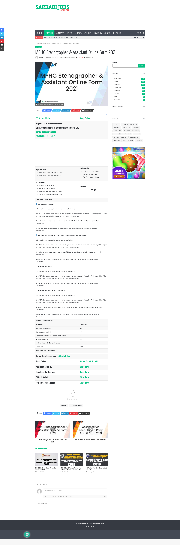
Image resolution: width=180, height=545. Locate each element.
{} (68, 496)
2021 (116, 124)
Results (69, 33)
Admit (117, 127)
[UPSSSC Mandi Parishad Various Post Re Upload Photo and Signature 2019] (71, 459)
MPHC (64, 405)
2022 (125, 124)
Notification (134, 137)
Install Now (65, 356)
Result (139, 140)
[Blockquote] (61, 496)
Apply (136, 127)
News (108, 33)
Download (118, 134)
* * (45, 135)
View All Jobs (44, 118)
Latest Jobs (49, 33)
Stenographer (77, 405)
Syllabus (87, 33)
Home (40, 33)
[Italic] (47, 496)
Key (116, 137)
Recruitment (128, 140)
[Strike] (53, 496)
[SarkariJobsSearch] (52, 8)
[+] (71, 496)
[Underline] (50, 496)
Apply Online (85, 118)
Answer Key (98, 33)
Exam (128, 134)
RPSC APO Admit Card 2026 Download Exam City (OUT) (60, 37)
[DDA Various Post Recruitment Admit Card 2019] (97, 459)
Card (135, 130)
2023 (133, 124)
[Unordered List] (58, 496)
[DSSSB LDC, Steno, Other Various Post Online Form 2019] (46, 459)
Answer (126, 127)
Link (124, 137)
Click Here (84, 366)
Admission (78, 33)
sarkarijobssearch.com (46, 131)
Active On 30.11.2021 (89, 361)
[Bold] (45, 496)
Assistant (117, 130)
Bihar (127, 130)
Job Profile (117, 33)
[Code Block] (63, 496)
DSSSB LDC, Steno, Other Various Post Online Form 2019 (46, 469)
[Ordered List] (55, 496)
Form (137, 134)
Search (114, 62)
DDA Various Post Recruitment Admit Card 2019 (96, 469)
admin (40, 57)
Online (117, 140)
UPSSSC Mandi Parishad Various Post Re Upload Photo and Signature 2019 (70, 469)
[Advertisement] (109, 15)
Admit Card (60, 33)
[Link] (66, 496)
